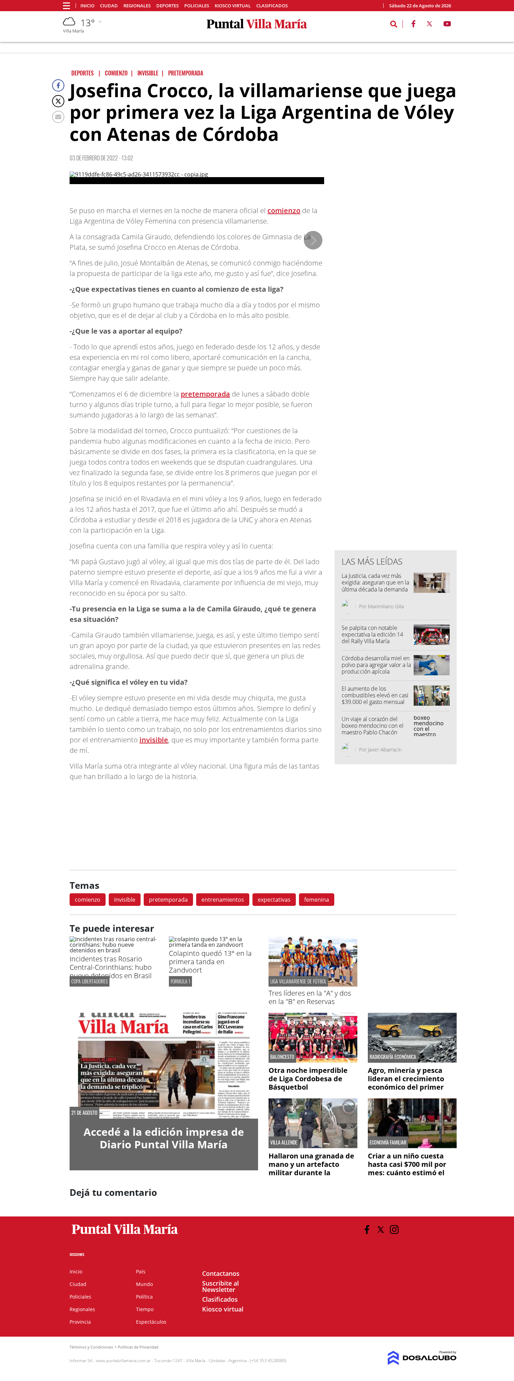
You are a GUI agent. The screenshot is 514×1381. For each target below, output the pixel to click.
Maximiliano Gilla (386, 606)
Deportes (167, 5)
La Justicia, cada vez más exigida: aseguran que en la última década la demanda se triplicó (375, 586)
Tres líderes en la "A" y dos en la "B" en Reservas (310, 997)
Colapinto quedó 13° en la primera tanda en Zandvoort (210, 961)
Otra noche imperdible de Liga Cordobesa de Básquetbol (308, 1079)
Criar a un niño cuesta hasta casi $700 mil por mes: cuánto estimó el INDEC (407, 1168)
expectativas (274, 899)
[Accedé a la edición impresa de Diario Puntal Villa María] (164, 1066)
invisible (154, 739)
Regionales (137, 5)
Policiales (196, 5)
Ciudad (109, 5)
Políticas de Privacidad (138, 1347)
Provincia (80, 1321)
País (140, 1271)
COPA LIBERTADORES (89, 981)
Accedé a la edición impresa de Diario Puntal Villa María (164, 1138)
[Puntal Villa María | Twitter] (429, 25)
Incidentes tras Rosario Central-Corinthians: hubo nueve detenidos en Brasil (111, 967)
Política (144, 1296)
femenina (316, 899)
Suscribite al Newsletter (220, 1286)
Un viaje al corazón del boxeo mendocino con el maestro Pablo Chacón (373, 725)
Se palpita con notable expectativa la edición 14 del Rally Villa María (372, 634)
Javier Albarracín (385, 749)
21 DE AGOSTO (84, 1112)
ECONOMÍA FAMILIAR (388, 1142)
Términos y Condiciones (91, 1347)
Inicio (87, 5)
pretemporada (205, 394)
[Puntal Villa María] (125, 1234)
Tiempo (145, 1309)
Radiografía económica (393, 1056)
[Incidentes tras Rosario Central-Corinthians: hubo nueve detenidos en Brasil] (114, 950)
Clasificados (272, 5)
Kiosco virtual (233, 5)
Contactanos (221, 1273)
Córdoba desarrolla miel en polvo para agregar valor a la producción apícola (376, 664)
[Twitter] (58, 101)
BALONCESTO (282, 1056)
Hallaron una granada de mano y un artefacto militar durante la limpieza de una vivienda (312, 1168)
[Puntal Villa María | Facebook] (413, 25)
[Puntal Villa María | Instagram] (394, 1229)
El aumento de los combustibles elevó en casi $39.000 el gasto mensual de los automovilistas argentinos (375, 702)
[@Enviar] (58, 117)
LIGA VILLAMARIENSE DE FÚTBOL (298, 981)
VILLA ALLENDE (283, 1142)
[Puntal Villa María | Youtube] (447, 25)
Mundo (144, 1284)
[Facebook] (58, 85)
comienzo (283, 210)
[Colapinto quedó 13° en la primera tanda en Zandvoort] (213, 944)
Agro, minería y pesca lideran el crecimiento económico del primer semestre (406, 1083)
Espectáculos (151, 1321)
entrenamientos (222, 899)
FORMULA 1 (180, 981)
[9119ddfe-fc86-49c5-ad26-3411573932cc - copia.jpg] (197, 178)
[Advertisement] (395, 404)
